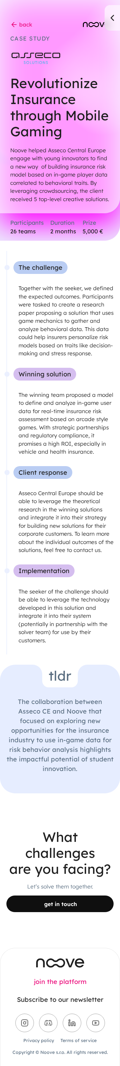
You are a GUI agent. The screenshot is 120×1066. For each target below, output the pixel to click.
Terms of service (78, 1040)
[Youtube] (95, 1023)
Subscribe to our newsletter (60, 999)
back (25, 24)
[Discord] (48, 1023)
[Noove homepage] (60, 963)
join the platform (60, 982)
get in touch (60, 904)
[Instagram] (24, 1023)
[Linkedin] (72, 1023)
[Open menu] (112, 18)
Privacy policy (38, 1040)
